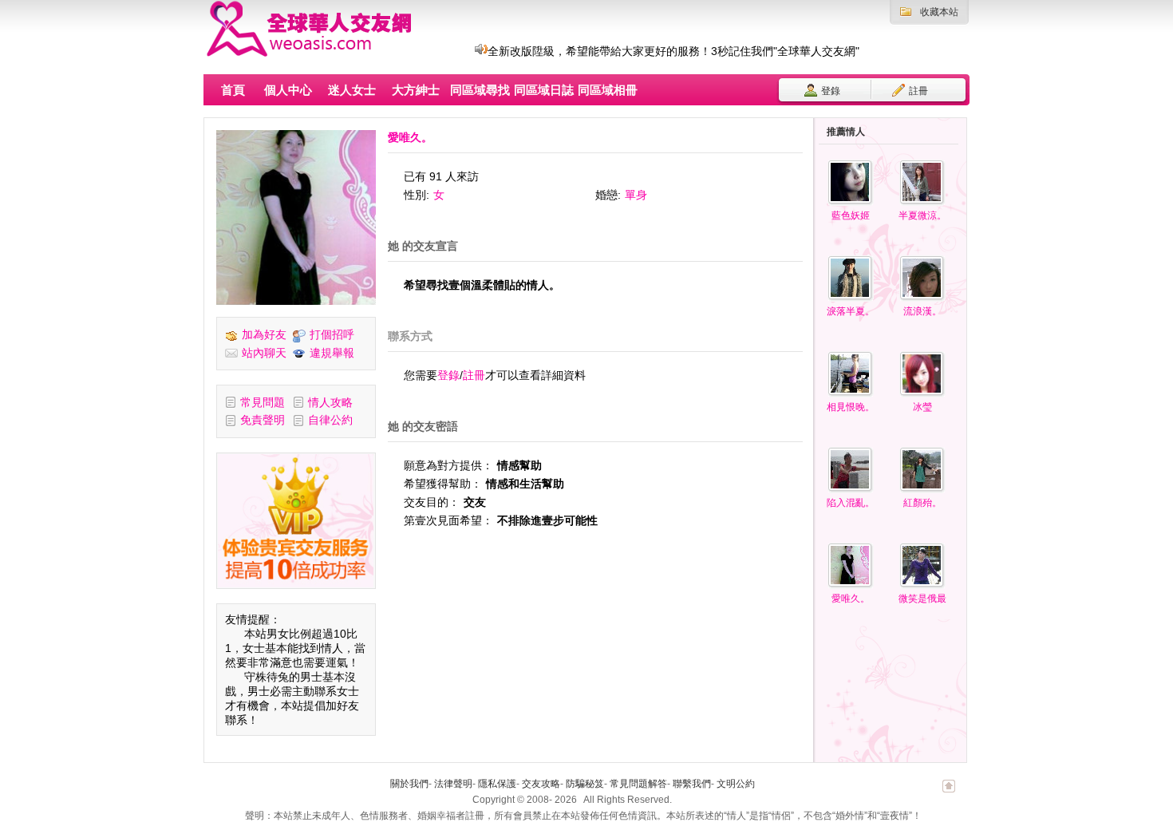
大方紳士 (416, 90)
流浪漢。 (922, 311)
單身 (636, 194)
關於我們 (409, 783)
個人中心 (288, 90)
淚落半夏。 (851, 311)
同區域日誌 (544, 90)
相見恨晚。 (851, 407)
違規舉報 (332, 352)
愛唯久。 (850, 598)
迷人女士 (352, 90)
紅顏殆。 (922, 502)
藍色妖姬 (850, 215)
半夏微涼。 (922, 215)
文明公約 (736, 783)
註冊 (917, 91)
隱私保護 (497, 783)
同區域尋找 (480, 90)
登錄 (829, 91)
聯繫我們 (692, 783)
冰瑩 (922, 407)
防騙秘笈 (585, 783)
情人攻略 (330, 402)
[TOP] (949, 794)
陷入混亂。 (851, 502)
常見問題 (262, 402)
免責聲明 (262, 419)
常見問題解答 (638, 783)
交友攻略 (541, 783)
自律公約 (330, 419)
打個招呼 (332, 334)
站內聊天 (264, 352)
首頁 (233, 90)
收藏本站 (939, 12)
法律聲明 (453, 783)
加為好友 (264, 334)
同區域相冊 (608, 90)
